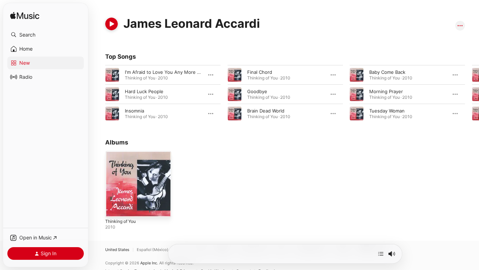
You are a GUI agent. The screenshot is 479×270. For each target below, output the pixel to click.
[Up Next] (381, 254)
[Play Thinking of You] (114, 208)
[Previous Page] (98, 94)
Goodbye (257, 91)
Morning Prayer (386, 91)
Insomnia (134, 111)
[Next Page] (472, 94)
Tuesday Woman (387, 111)
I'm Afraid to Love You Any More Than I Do (171, 72)
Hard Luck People (144, 91)
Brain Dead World (265, 111)
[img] (24, 16)
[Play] (111, 24)
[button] (45, 35)
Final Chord (259, 72)
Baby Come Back (387, 72)
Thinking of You (122, 153)
